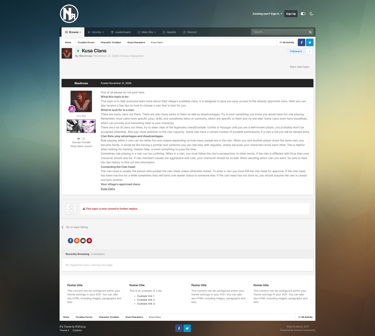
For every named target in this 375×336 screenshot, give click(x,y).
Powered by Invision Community (297, 330)
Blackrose (85, 55)
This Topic (296, 31)
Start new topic (299, 66)
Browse (74, 32)
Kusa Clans (108, 188)
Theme (64, 330)
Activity (96, 32)
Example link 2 (146, 299)
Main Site (147, 32)
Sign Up (291, 13)
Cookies (77, 330)
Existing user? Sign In (266, 13)
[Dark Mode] (311, 13)
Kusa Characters (133, 55)
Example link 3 (146, 303)
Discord (191, 32)
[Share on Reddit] (76, 240)
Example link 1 (145, 296)
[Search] (310, 32)
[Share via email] (83, 240)
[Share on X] (64, 240)
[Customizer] (303, 13)
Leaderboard (122, 32)
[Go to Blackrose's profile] (67, 53)
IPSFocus (80, 326)
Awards (171, 32)
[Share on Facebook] (70, 240)
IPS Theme (65, 326)
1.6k (82, 138)
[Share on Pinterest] (89, 240)
